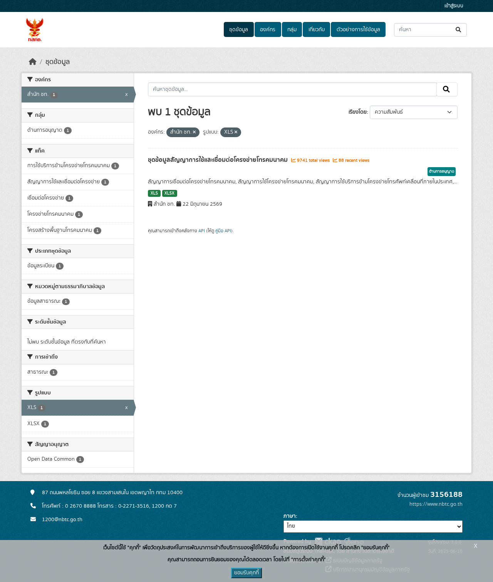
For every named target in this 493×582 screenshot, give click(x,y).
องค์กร (267, 30)
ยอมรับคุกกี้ (246, 573)
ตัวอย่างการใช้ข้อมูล (358, 30)
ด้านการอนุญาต (441, 171)
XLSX (169, 193)
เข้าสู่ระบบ (453, 6)
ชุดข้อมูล (238, 30)
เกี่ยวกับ (317, 30)
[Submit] (459, 30)
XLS (154, 193)
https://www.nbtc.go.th (436, 504)
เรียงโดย (358, 112)
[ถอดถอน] (194, 132)
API (201, 230)
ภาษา (289, 516)
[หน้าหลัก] (33, 62)
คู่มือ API (223, 230)
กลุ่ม (292, 30)
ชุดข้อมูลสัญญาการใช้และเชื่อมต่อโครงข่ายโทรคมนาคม (218, 160)
